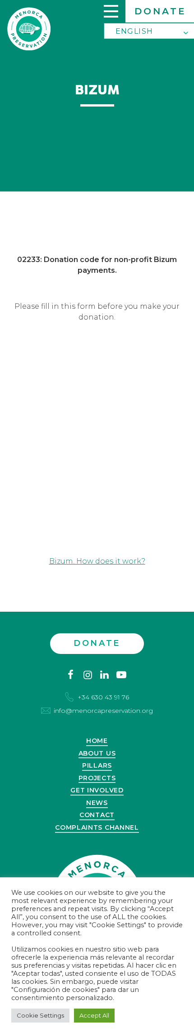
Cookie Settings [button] (40, 1015)
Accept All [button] (94, 1015)
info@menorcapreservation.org (103, 711)
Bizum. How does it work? (97, 561)
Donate (160, 11)
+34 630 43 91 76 (103, 697)
